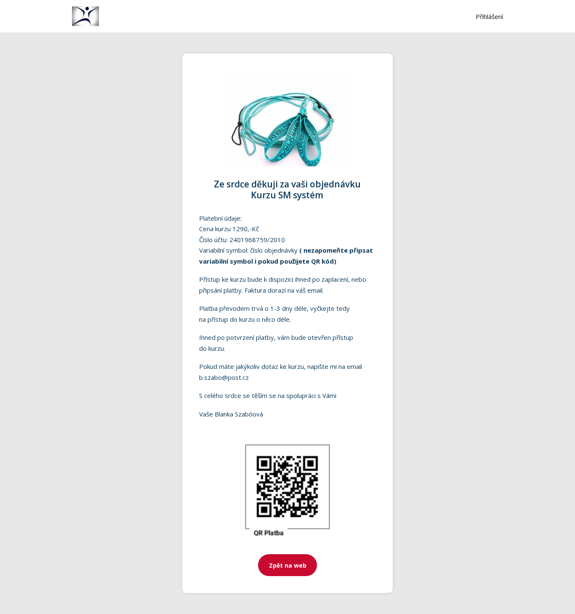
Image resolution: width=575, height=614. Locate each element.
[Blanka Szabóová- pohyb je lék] (85, 16)
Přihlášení (489, 16)
